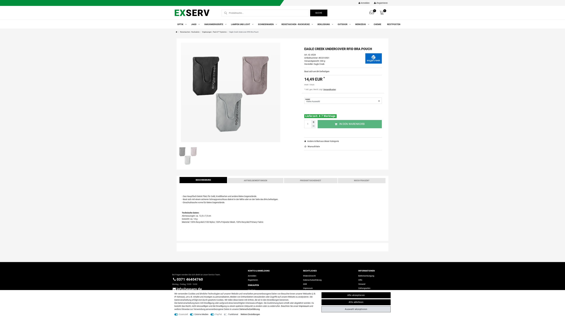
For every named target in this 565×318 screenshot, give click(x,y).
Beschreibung (203, 180)
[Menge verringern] (313, 126)
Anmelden (252, 276)
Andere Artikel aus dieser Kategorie (323, 141)
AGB (305, 284)
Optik (180, 24)
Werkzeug (360, 24)
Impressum (308, 288)
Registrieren (253, 280)
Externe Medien (201, 314)
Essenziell (183, 314)
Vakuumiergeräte (214, 24)
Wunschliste (313, 146)
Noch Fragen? (361, 180)
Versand (361, 284)
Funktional (233, 314)
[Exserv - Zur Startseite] (195, 12)
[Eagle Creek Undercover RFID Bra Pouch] (230, 92)
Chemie (377, 24)
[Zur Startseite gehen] (176, 32)
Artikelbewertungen (255, 180)
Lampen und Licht (241, 24)
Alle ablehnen (356, 302)
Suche (318, 13)
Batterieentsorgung (366, 276)
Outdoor (343, 24)
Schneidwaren (266, 24)
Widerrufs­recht (309, 276)
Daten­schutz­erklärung (312, 280)
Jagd (194, 24)
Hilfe (360, 280)
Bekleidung (324, 24)
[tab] (203, 180)
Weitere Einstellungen (250, 314)
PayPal (218, 314)
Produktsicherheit (310, 180)
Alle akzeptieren (356, 295)
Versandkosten (329, 89)
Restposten (393, 24)
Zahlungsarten (364, 288)
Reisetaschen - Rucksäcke (295, 24)
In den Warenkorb (352, 123)
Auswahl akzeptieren (356, 309)
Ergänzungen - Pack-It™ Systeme (214, 32)
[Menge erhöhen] (313, 122)
